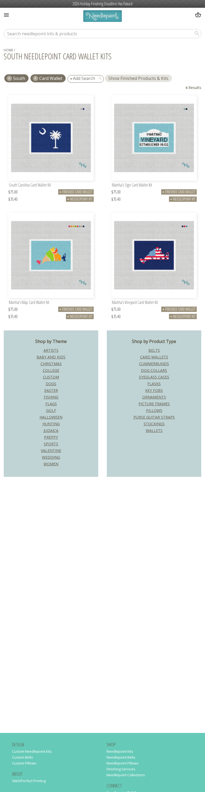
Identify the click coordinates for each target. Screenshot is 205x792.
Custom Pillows (24, 763)
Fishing (51, 397)
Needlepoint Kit (79, 199)
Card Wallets (154, 357)
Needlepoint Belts (121, 757)
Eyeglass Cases (154, 377)
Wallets (154, 430)
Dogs (51, 383)
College (51, 370)
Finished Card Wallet (76, 191)
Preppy (51, 437)
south (19, 78)
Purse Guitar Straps (154, 417)
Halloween (51, 417)
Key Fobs (154, 390)
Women (51, 463)
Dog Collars (154, 370)
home (8, 50)
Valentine (51, 450)
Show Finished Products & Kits (138, 78)
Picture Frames (154, 403)
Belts (154, 350)
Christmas (51, 363)
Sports (51, 443)
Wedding (51, 457)
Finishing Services (121, 769)
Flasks (154, 383)
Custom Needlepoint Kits (32, 751)
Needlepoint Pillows (123, 763)
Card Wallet (50, 78)
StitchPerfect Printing (29, 780)
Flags (51, 403)
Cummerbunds (154, 363)
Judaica (51, 430)
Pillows (154, 410)
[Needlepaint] (102, 17)
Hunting (51, 423)
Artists (51, 350)
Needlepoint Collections (126, 774)
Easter (51, 390)
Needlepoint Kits (120, 751)
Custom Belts (22, 757)
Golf (51, 410)
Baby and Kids (51, 357)
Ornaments (154, 397)
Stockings (154, 423)
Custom (51, 377)
